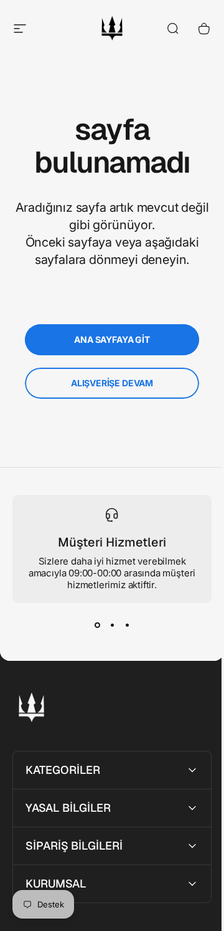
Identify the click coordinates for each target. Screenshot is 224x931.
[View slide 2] (112, 625)
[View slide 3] (126, 625)
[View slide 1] (97, 625)
